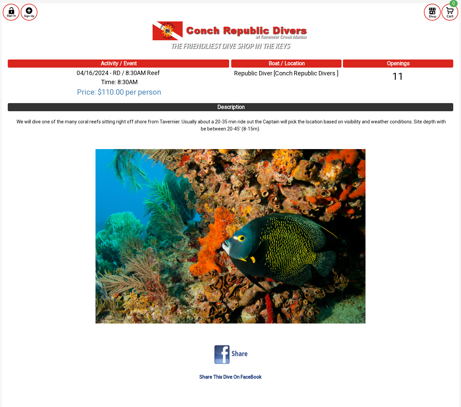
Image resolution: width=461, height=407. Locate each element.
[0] (449, 12)
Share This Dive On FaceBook (230, 377)
